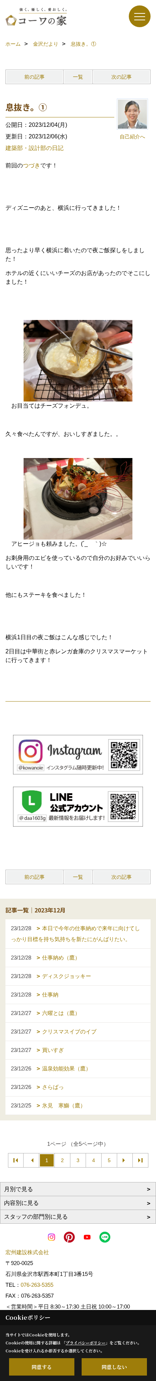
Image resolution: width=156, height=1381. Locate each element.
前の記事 (34, 77)
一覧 (78, 77)
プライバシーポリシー (86, 1342)
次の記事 (121, 77)
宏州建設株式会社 (27, 1252)
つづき (31, 165)
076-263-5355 (37, 1285)
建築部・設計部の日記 (34, 148)
